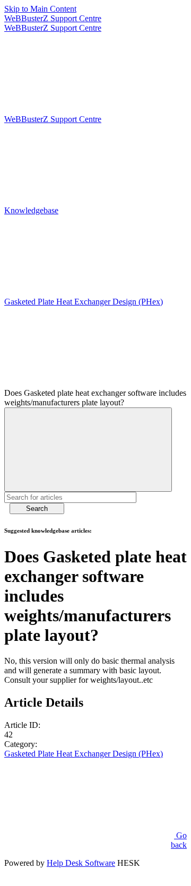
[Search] (88, 449)
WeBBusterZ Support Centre (52, 18)
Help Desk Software (81, 862)
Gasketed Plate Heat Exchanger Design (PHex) (83, 753)
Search (37, 509)
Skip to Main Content (40, 8)
